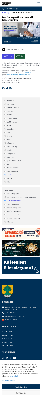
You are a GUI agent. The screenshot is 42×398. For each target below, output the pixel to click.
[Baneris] (21, 233)
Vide (8, 182)
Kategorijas (9, 101)
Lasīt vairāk (14, 376)
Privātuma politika (8, 381)
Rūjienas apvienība (13, 215)
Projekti (9, 150)
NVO (8, 140)
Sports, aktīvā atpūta (14, 161)
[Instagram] (4, 357)
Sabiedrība (10, 157)
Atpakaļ (6, 13)
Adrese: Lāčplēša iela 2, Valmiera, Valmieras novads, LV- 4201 (21, 308)
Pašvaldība (10, 143)
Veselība (10, 175)
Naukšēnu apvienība (14, 211)
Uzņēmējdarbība (13, 168)
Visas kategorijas (13, 194)
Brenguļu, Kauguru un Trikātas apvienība (22, 197)
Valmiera (10, 222)
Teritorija (8, 190)
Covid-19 (10, 111)
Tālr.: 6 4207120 (10, 313)
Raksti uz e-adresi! (11, 320)
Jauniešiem (11, 129)
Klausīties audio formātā (15, 49)
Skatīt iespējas (21, 393)
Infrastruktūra (12, 118)
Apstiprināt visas (21, 387)
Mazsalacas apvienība (14, 208)
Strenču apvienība (13, 218)
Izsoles (9, 125)
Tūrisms (9, 164)
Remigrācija (11, 154)
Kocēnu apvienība (13, 204)
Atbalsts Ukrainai (13, 108)
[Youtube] (15, 357)
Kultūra (9, 136)
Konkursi (10, 133)
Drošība (9, 115)
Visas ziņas (10, 104)
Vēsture (9, 178)
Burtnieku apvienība (14, 201)
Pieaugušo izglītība (13, 147)
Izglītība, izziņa (12, 122)
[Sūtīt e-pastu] (3, 316)
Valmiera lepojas (13, 171)
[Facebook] (3, 89)
